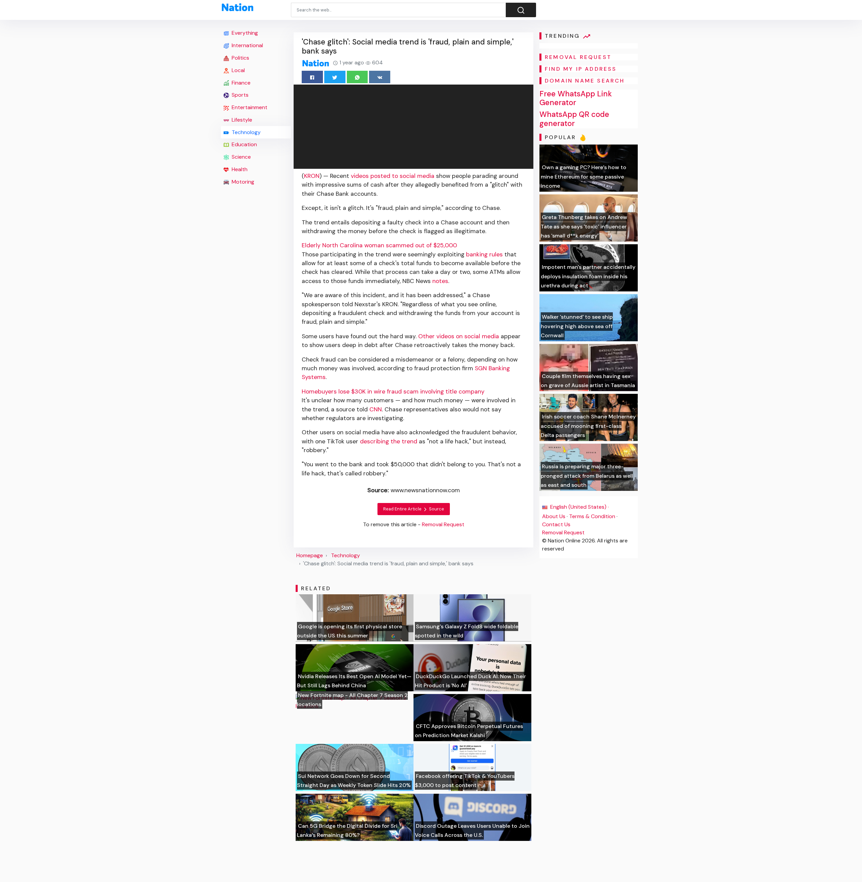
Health (238, 169)
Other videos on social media (458, 336)
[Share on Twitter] (334, 77)
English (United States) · (579, 506)
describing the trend (388, 441)
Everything (244, 32)
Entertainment (248, 107)
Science (240, 156)
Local (237, 70)
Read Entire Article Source (413, 509)
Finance (240, 82)
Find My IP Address (581, 68)
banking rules (484, 254)
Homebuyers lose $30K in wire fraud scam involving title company (393, 391)
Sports (239, 94)
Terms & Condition (592, 516)
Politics (239, 57)
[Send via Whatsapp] (357, 77)
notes (440, 281)
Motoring (242, 181)
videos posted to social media (392, 176)
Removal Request (563, 532)
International (246, 45)
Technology (245, 132)
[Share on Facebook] (312, 77)
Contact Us (556, 524)
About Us (553, 516)
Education (243, 144)
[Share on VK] (379, 77)
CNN (375, 409)
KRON (312, 176)
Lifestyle (241, 119)
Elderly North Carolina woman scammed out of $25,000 (379, 245)
